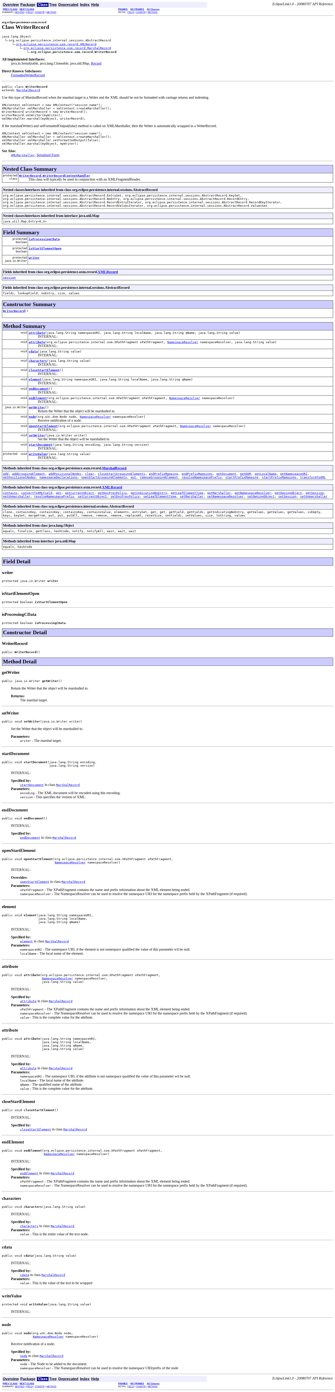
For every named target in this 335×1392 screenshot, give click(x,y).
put (133, 477)
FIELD (29, 12)
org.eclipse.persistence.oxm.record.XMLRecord (56, 44)
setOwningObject (261, 496)
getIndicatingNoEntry (149, 493)
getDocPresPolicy (112, 493)
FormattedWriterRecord (28, 75)
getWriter (37, 407)
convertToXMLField (36, 493)
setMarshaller (192, 496)
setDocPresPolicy (125, 496)
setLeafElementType (159, 496)
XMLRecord (108, 272)
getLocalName (265, 474)
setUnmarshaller (313, 496)
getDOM (245, 474)
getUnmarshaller (16, 496)
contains (10, 493)
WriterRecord (14, 311)
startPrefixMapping (241, 477)
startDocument (40, 444)
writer (34, 257)
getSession (315, 493)
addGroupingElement (28, 474)
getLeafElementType (187, 493)
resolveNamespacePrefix (202, 477)
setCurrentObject (92, 496)
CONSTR (39, 12)
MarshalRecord (28, 90)
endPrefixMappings (197, 474)
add (5, 474)
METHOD (51, 12)
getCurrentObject (79, 493)
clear (89, 474)
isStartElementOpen (45, 248)
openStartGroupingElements (104, 477)
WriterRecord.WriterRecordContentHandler (54, 175)
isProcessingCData (44, 239)
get (58, 493)
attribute (37, 333)
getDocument (226, 474)
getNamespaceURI (293, 474)
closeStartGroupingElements (121, 474)
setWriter (37, 435)
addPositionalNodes (65, 474)
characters (38, 360)
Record (96, 63)
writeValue (38, 454)
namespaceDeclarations (58, 477)
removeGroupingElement (159, 477)
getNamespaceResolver (252, 493)
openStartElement (43, 426)
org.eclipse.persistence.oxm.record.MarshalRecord (67, 48)
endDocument (39, 388)
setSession (287, 496)
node (32, 416)
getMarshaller (219, 493)
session (9, 277)
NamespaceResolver (182, 342)
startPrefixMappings (279, 477)
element (35, 379)
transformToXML (313, 477)
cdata (33, 351)
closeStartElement (44, 370)
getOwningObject (288, 493)
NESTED (19, 12)
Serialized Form (47, 155)
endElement (38, 398)
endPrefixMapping (163, 474)
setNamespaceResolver (225, 496)
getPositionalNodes (19, 477)
